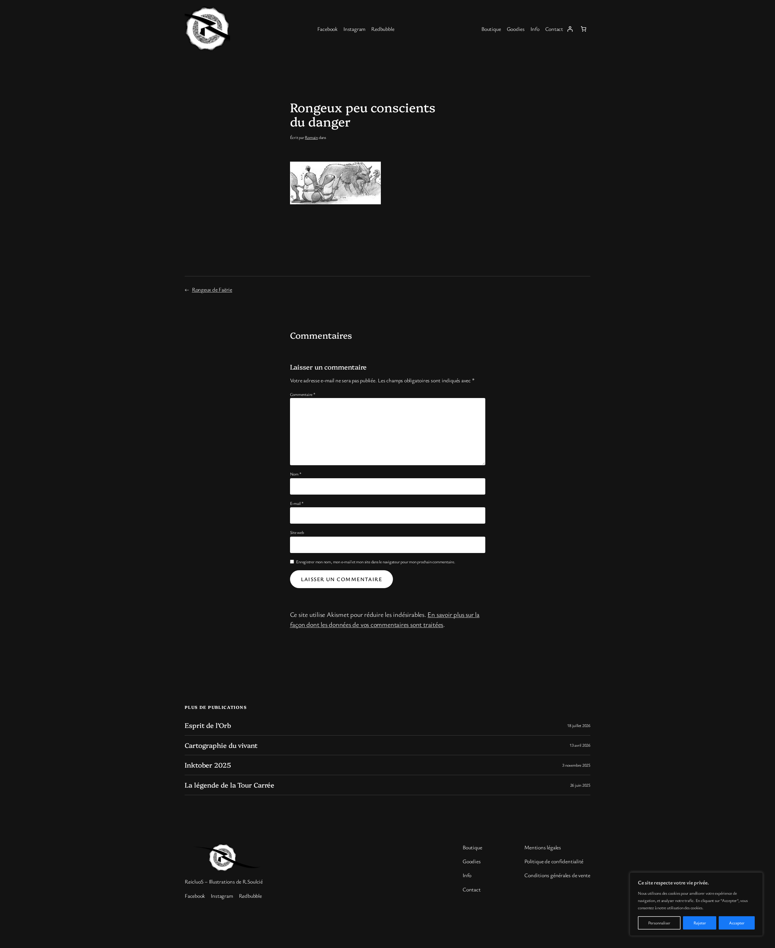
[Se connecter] (570, 29)
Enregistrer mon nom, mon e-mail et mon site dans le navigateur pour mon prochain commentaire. (375, 562)
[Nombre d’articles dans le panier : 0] (583, 29)
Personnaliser (659, 923)
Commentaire (302, 394)
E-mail (297, 503)
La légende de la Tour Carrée (229, 785)
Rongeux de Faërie (212, 289)
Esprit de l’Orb (208, 725)
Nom (296, 474)
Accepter (736, 923)
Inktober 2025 (208, 765)
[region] (696, 904)
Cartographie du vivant (221, 745)
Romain (311, 137)
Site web (297, 532)
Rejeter (700, 923)
